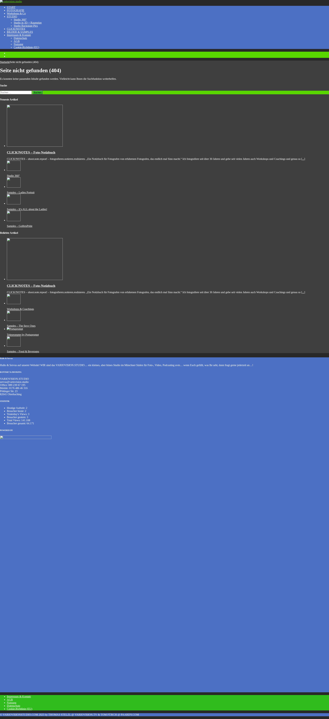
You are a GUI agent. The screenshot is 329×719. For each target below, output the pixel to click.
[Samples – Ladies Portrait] (14, 186)
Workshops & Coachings (20, 309)
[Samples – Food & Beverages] (14, 345)
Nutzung (18, 44)
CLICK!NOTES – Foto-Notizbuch (31, 152)
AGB (17, 41)
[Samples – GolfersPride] (14, 220)
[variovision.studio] (11, 1)
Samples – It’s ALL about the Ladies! (27, 209)
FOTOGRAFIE (15, 10)
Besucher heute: (16, 411)
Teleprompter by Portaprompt (23, 334)
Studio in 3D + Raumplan (28, 22)
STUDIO (12, 16)
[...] (303, 158)
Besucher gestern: (17, 417)
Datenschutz (20, 38)
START (11, 7)
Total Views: (14, 420)
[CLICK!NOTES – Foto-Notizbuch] (35, 145)
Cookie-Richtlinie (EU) (26, 47)
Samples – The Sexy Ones (21, 325)
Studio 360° (20, 19)
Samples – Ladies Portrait (20, 192)
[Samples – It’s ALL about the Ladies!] (14, 203)
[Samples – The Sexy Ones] (14, 320)
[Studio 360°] (14, 169)
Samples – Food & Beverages (23, 351)
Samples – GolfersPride (19, 226)
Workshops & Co (16, 13)
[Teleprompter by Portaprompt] (15, 328)
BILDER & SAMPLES (20, 31)
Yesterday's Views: (17, 414)
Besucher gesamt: (17, 423)
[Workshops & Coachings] (14, 303)
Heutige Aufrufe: (16, 407)
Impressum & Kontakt (19, 35)
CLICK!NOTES (16, 28)
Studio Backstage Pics (26, 25)
